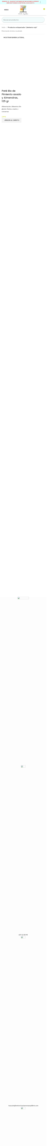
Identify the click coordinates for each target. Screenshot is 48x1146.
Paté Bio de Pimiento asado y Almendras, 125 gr (11, 96)
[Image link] (23, 681)
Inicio (3, 27)
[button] (11, 120)
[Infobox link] (23, 850)
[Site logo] (23, 10)
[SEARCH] (42, 20)
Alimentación (6, 106)
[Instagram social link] (43, 3)
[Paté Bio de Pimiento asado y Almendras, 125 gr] (12, 52)
